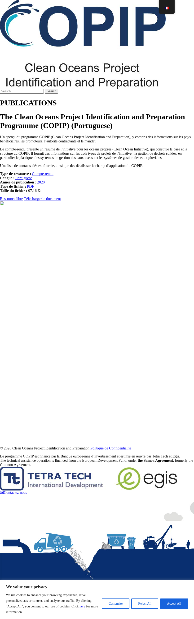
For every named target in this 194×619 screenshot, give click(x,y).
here (82, 606)
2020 (41, 182)
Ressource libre (11, 199)
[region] (97, 599)
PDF (30, 186)
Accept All (174, 603)
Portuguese (23, 178)
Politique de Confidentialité (110, 448)
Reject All (144, 603)
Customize (116, 603)
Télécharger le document (42, 199)
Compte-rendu (42, 174)
